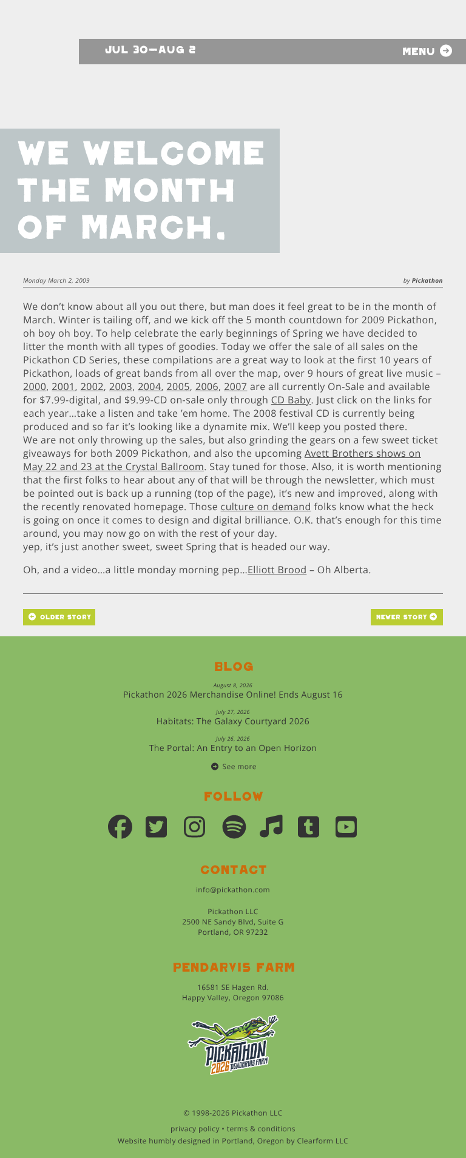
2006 (206, 386)
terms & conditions (261, 1128)
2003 (120, 386)
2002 (92, 386)
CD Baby (291, 399)
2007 (235, 386)
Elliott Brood (277, 569)
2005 (178, 386)
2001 (63, 386)
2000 (34, 386)
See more (240, 766)
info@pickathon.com (233, 889)
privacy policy (195, 1128)
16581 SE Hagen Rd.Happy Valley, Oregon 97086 (233, 992)
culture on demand (266, 506)
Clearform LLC (322, 1141)
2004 (149, 386)
